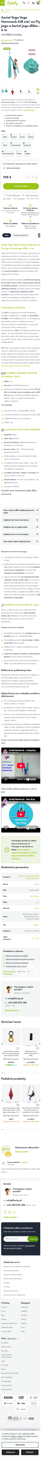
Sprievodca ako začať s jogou (16, 966)
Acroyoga (4, 1343)
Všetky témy (11, 1338)
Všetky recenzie (21, 1152)
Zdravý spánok (6, 1385)
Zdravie (23, 1319)
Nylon (37, 908)
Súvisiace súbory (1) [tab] (21, 235)
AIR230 (36, 925)
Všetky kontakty (11, 1010)
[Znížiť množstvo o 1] (28, 177)
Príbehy (4, 1319)
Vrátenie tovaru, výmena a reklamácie (17, 1266)
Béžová (8, 1102)
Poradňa (7, 1283)
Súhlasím (29, 1452)
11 (39, 1129)
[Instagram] (9, 1212)
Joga (3, 1361)
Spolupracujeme (7, 1327)
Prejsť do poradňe (9, 971)
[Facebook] (5, 1212)
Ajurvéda (4, 1351)
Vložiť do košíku (21, 186)
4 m (37, 902)
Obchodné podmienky (11, 1270)
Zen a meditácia (6, 1377)
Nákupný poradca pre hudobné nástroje (20, 959)
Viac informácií (28, 110)
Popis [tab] (7, 235)
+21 (38, 93)
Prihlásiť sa (33, 1239)
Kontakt (4, 1307)
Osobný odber (6, 1331)
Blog (2, 1315)
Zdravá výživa (6, 1347)
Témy (23, 1331)
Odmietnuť (10, 1452)
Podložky (24, 1311)
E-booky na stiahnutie (9, 1323)
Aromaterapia (6, 1381)
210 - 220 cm (34, 896)
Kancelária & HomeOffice (10, 1373)
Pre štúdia (4, 1365)
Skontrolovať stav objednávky (14, 1295)
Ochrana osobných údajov (13, 1275)
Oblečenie (24, 1307)
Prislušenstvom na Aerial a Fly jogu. (15, 366)
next (39, 1044)
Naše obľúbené (6, 1389)
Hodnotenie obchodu (11, 1291)
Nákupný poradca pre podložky (17, 956)
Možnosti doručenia (13, 168)
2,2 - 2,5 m (35, 938)
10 (36, 1129)
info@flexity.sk (15, 998)
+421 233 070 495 (16, 1205)
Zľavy (23, 1327)
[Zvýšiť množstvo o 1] (36, 177)
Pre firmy (7, 1287)
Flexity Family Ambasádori (13, 1279)
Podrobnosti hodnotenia (10, 43)
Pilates (3, 1369)
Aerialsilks (21, 198)
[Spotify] (14, 1212)
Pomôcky (24, 1315)
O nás (3, 1311)
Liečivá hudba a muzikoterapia (6, 1356)
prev (2, 1044)
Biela (28, 1102)
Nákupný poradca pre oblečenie (17, 963)
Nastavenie (20, 1445)
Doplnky (24, 1323)
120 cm (28, 1045)
